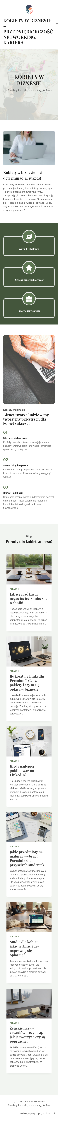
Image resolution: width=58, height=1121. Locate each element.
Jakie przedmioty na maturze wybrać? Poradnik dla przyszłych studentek (27, 858)
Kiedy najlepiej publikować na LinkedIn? (22, 770)
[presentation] (29, 569)
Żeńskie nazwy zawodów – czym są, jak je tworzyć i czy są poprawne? (27, 1035)
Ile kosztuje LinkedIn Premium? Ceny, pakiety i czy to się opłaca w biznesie (27, 683)
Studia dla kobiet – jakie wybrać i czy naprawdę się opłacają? (25, 948)
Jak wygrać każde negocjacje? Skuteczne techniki (28, 598)
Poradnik (14, 589)
